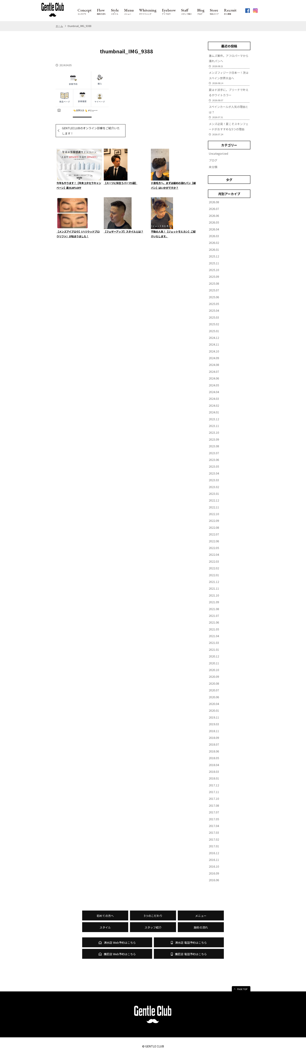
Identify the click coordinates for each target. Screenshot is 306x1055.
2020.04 (214, 704)
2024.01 (214, 412)
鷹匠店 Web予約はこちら (119, 954)
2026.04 (214, 229)
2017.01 (214, 846)
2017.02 (214, 839)
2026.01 (214, 249)
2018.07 (214, 744)
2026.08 (214, 202)
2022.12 (214, 500)
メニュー (129, 11)
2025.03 (214, 317)
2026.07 (214, 209)
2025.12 (214, 256)
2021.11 (214, 588)
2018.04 (214, 765)
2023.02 (214, 487)
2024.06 (214, 378)
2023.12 (214, 419)
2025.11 (214, 263)
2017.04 (214, 826)
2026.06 (214, 216)
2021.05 (214, 629)
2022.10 (214, 514)
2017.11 (214, 792)
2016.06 (214, 880)
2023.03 (214, 480)
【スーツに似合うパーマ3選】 (120, 183)
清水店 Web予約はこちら (119, 942)
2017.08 (214, 805)
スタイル (115, 11)
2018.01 (214, 778)
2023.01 (214, 493)
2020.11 (214, 663)
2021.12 (214, 582)
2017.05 (214, 819)
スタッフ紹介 (186, 11)
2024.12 (214, 338)
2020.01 (214, 710)
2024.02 (214, 405)
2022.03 (214, 561)
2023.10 (214, 432)
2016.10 (214, 866)
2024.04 (214, 392)
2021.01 (214, 649)
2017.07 (214, 812)
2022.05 (214, 548)
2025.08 (214, 283)
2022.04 (214, 554)
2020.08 (214, 683)
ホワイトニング (148, 11)
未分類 (213, 167)
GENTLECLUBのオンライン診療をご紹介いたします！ (91, 130)
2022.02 (214, 568)
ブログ (201, 11)
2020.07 (214, 690)
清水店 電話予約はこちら (190, 942)
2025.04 (214, 310)
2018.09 (214, 738)
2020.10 (214, 670)
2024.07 (214, 371)
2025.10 (214, 270)
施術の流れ (101, 11)
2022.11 (214, 507)
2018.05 (214, 758)
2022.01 (214, 575)
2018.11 (214, 731)
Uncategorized (218, 153)
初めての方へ (105, 916)
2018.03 (214, 771)
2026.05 (214, 222)
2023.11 (214, 426)
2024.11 (214, 344)
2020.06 (214, 697)
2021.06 (214, 622)
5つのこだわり (153, 916)
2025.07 (214, 290)
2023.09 (214, 439)
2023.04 (214, 473)
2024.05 (214, 385)
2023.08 (214, 446)
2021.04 (214, 636)
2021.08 (214, 609)
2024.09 (214, 358)
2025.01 (214, 331)
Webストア (214, 11)
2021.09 (214, 602)
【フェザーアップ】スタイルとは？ (123, 231)
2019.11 (214, 717)
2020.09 (214, 676)
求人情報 (230, 11)
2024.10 (214, 351)
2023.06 (214, 460)
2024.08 (214, 365)
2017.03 (214, 832)
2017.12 (214, 785)
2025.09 (214, 276)
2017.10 (214, 798)
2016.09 (214, 873)
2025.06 (214, 297)
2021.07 (214, 616)
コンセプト (85, 11)
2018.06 (214, 751)
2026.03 (214, 236)
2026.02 (214, 243)
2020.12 (214, 656)
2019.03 (214, 724)
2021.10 (214, 595)
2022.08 (214, 527)
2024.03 (214, 398)
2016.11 (214, 860)
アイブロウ (169, 11)
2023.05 (214, 466)
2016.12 (214, 853)
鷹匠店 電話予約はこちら (190, 954)
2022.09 (214, 520)
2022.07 (214, 534)
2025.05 (214, 304)
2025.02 (214, 324)
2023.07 (214, 453)
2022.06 (214, 541)
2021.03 (214, 643)
